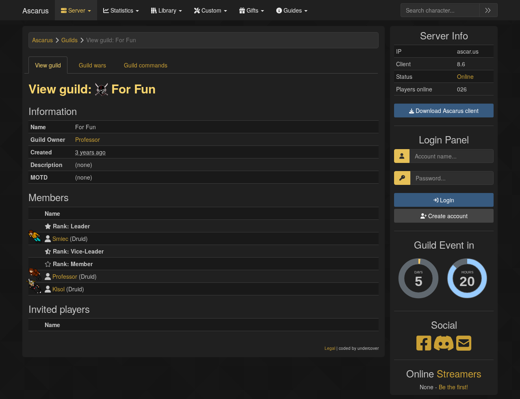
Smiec (60, 238)
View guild (48, 65)
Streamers (459, 373)
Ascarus (35, 10)
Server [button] (77, 10)
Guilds (69, 40)
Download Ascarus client (446, 110)
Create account (447, 216)
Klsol (58, 289)
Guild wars (92, 65)
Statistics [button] (122, 10)
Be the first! (453, 387)
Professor (87, 139)
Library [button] (167, 10)
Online (465, 76)
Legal (330, 348)
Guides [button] (292, 10)
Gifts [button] (252, 10)
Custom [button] (211, 10)
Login (446, 200)
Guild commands (145, 65)
